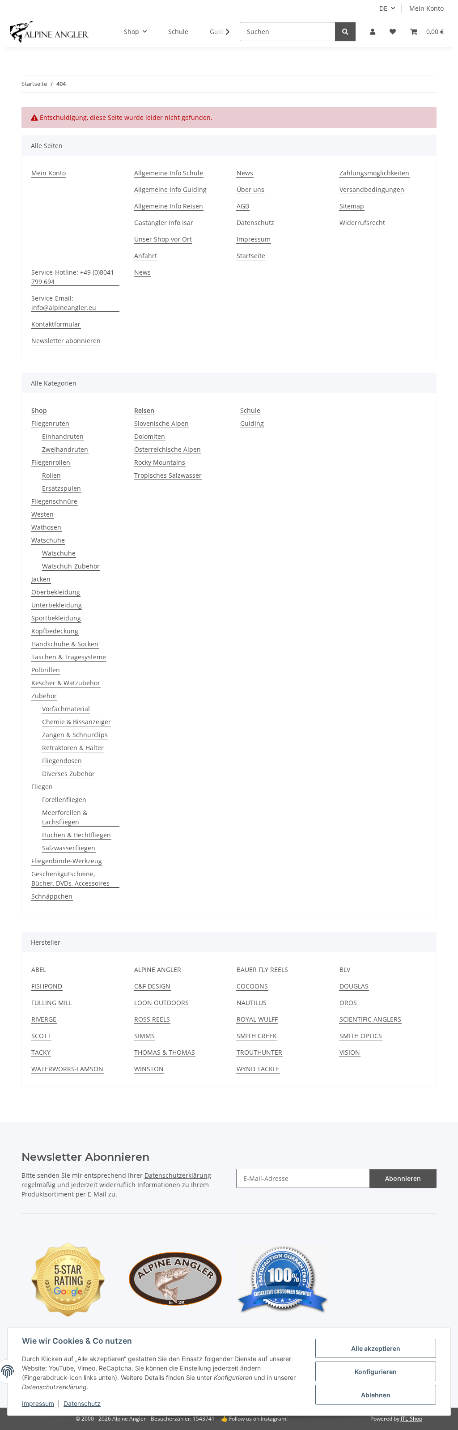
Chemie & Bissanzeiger (76, 721)
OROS (348, 1002)
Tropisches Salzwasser (168, 475)
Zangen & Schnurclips (75, 734)
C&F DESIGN (152, 986)
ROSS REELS (152, 1019)
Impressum (38, 1403)
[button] (372, 31)
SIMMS (144, 1035)
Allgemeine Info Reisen (168, 206)
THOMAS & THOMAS (164, 1052)
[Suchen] (345, 31)
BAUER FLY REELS (262, 969)
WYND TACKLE (258, 1069)
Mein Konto (426, 8)
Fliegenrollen (50, 462)
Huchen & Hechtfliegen (76, 835)
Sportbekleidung (56, 618)
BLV (344, 969)
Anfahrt (145, 255)
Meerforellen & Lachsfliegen (64, 817)
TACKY (41, 1052)
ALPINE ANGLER (157, 969)
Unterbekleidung (56, 605)
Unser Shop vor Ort (163, 239)
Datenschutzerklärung (177, 1175)
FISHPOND (46, 986)
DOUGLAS (354, 986)
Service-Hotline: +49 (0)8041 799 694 (72, 277)
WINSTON (149, 1069)
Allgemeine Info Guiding (170, 189)
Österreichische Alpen (167, 449)
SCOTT (41, 1035)
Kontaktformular (56, 324)
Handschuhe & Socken (64, 644)
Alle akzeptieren (375, 1348)
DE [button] (383, 8)
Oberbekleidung (55, 592)
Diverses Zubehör (68, 773)
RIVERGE (43, 1019)
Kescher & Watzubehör (65, 683)
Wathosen (46, 527)
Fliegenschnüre (54, 501)
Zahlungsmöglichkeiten (374, 173)
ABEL (38, 969)
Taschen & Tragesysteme (68, 657)
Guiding (252, 423)
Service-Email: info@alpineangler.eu (63, 303)
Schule (250, 410)
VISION (349, 1052)
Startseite (251, 255)
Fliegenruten (50, 423)
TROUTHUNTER (259, 1052)
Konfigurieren (376, 1371)
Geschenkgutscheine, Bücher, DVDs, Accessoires (70, 878)
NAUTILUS (252, 1002)
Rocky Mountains (159, 462)
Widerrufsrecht (362, 222)
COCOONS (252, 986)
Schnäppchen (51, 896)
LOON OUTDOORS (161, 1002)
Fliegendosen (62, 760)
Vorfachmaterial (66, 708)
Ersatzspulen (61, 488)
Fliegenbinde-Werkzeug (66, 861)
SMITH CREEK (257, 1035)
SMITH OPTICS (360, 1035)
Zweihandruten (65, 449)
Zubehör (44, 696)
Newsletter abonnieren (66, 340)
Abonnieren (403, 1178)
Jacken (41, 579)
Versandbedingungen (371, 189)
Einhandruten (63, 436)
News (245, 173)
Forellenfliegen (64, 799)
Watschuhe (48, 540)
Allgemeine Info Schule (168, 173)
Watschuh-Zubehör (71, 566)
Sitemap (351, 206)
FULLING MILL (51, 1002)
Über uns (250, 189)
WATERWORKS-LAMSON (67, 1069)
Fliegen (42, 786)
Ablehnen (375, 1395)
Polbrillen (45, 670)
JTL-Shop (411, 1418)
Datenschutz (82, 1403)
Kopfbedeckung (54, 631)
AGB (243, 206)
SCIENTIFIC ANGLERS (370, 1019)
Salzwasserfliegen (68, 848)
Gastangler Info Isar (163, 222)
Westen (42, 514)
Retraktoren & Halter (73, 747)
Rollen (51, 475)
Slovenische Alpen (161, 423)
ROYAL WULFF (257, 1019)
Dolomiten (149, 436)
